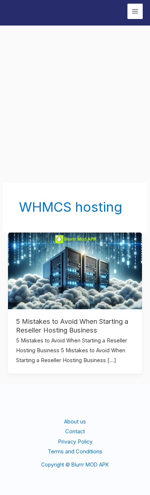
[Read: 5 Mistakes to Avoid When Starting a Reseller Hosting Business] (75, 270)
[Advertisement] (75, 104)
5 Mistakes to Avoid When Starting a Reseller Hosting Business (72, 325)
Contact (75, 431)
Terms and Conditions (75, 451)
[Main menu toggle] (135, 11)
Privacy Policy (75, 441)
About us (75, 421)
